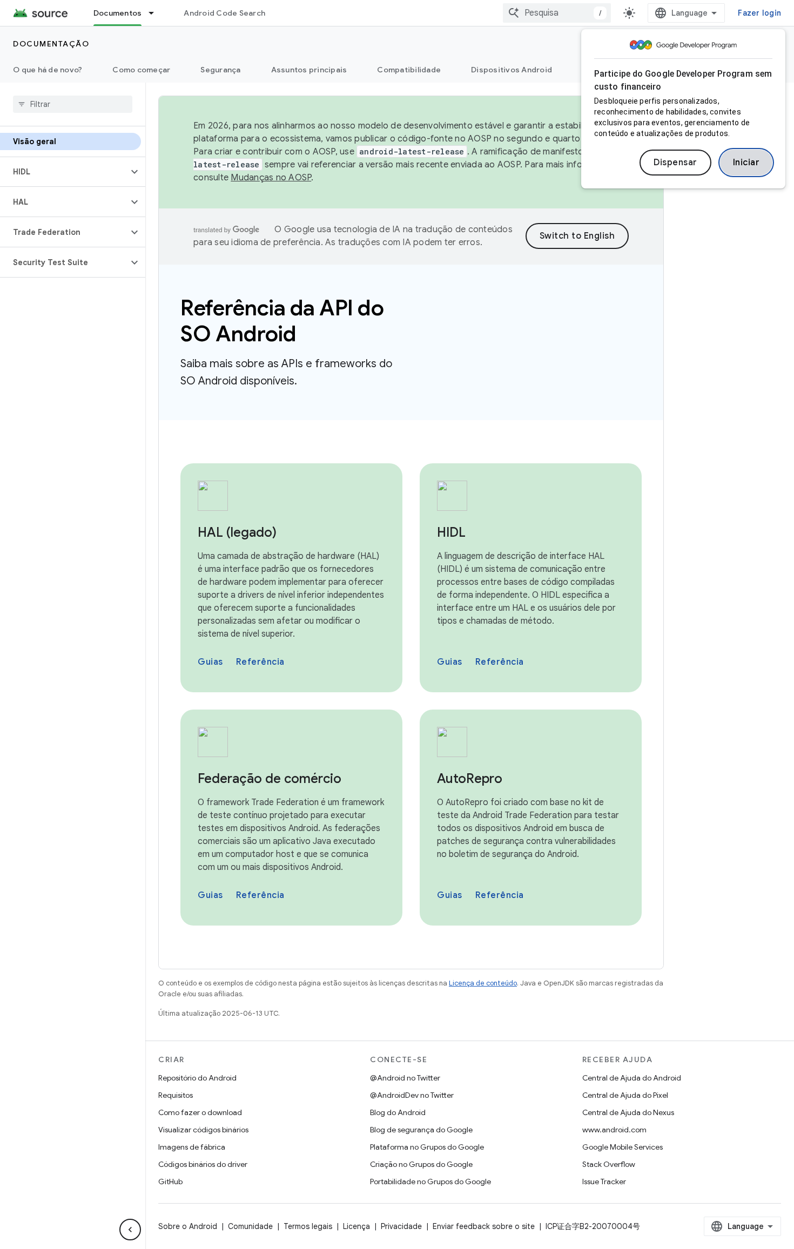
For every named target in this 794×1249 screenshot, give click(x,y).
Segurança (220, 70)
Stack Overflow (608, 1164)
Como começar (141, 70)
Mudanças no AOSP (271, 177)
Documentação (51, 44)
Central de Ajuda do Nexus (628, 1112)
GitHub (170, 1181)
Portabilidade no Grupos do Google (430, 1181)
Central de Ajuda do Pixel (625, 1095)
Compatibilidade (409, 70)
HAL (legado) (237, 532)
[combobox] (557, 13)
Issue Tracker (604, 1181)
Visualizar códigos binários (203, 1130)
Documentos (117, 13)
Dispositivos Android (511, 70)
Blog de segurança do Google (421, 1130)
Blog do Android (398, 1112)
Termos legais (308, 1226)
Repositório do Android (197, 1078)
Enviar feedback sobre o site (484, 1226)
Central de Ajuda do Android (631, 1078)
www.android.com (614, 1130)
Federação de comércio (269, 779)
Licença (356, 1226)
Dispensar (675, 162)
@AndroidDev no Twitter (412, 1095)
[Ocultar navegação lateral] (130, 1229)
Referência (260, 662)
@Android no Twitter (405, 1078)
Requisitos (175, 1095)
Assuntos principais (309, 70)
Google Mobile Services (622, 1147)
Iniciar (746, 162)
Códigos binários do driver (202, 1164)
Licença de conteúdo (483, 983)
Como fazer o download (200, 1112)
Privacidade (401, 1226)
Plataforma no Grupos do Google (427, 1147)
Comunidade (250, 1226)
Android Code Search (224, 13)
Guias (210, 662)
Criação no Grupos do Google (421, 1164)
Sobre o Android (187, 1226)
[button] (64, 171)
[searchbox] (72, 104)
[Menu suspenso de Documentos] (156, 13)
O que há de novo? (47, 70)
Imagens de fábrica (191, 1147)
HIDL (451, 532)
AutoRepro (469, 779)
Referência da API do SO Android (281, 321)
